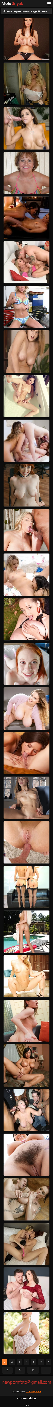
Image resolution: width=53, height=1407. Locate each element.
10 (33, 1370)
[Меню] (49, 3)
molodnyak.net (33, 1391)
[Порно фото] (14, 3)
